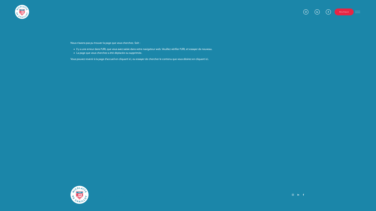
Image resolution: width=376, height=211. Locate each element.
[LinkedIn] (317, 12)
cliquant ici (125, 59)
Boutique (344, 12)
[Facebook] (328, 12)
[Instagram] (305, 12)
